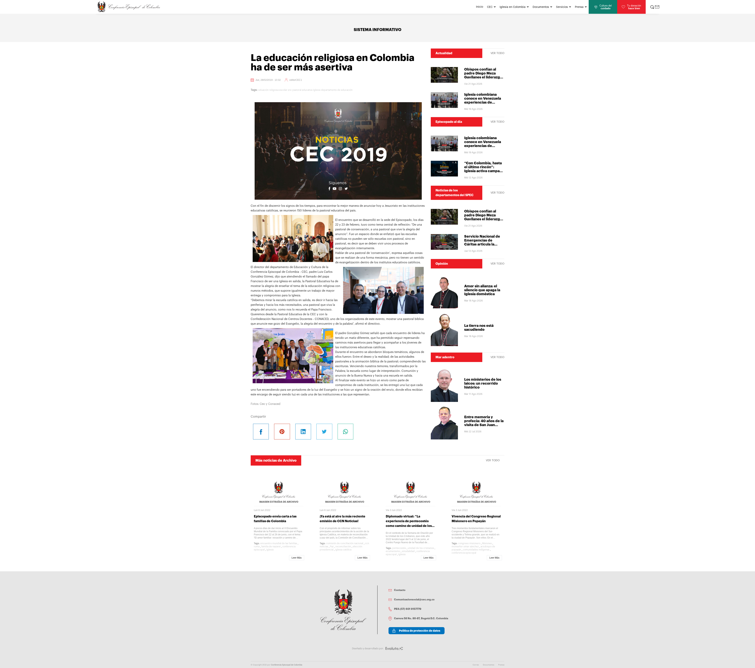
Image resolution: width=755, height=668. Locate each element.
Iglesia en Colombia (513, 7)
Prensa (579, 7)
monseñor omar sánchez (465, 546)
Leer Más (297, 557)
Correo (476, 665)
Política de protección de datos (419, 630)
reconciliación (343, 546)
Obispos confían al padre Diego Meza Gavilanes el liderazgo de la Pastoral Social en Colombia (484, 77)
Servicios (562, 7)
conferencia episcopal (464, 553)
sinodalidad (408, 551)
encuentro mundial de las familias (278, 543)
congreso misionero (469, 543)
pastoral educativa (302, 90)
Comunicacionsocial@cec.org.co (414, 599)
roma (257, 546)
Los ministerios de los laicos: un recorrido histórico (482, 383)
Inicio (479, 7)
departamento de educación (337, 90)
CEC (490, 7)
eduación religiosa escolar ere (275, 90)
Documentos (541, 7)
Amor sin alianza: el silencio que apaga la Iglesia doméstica (482, 290)
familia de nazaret (271, 546)
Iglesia (316, 90)
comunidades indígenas (476, 550)
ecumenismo (393, 551)
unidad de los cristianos (421, 548)
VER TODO (497, 53)
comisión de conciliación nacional (344, 543)
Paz (332, 546)
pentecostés (399, 548)
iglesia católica (343, 550)
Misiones (487, 543)
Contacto (399, 590)
